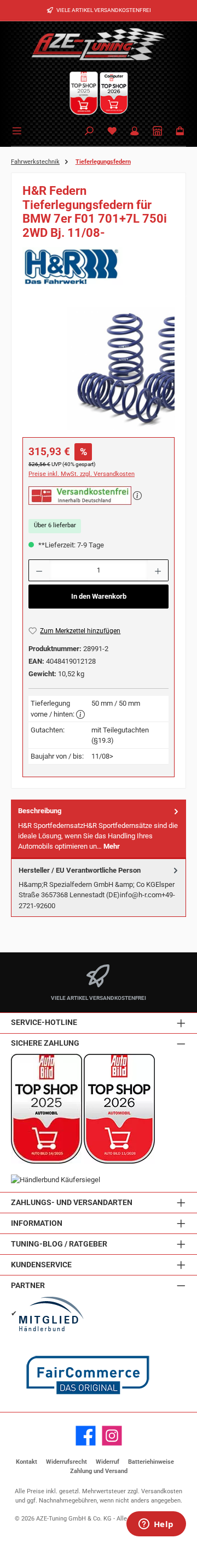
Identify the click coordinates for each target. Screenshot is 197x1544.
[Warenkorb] (180, 131)
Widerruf (107, 1461)
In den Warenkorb (98, 596)
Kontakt (26, 1461)
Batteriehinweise (151, 1461)
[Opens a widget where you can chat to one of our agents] (156, 1525)
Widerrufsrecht (66, 1461)
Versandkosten (161, 1491)
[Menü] (18, 129)
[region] (98, 368)
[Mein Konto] (134, 131)
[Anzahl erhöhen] (158, 570)
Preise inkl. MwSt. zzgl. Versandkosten (81, 474)
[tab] (98, 829)
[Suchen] (89, 131)
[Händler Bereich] (157, 131)
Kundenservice (41, 1264)
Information (36, 1223)
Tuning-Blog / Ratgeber (59, 1244)
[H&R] (98, 266)
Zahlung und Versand (99, 1471)
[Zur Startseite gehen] (98, 44)
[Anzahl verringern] (38, 570)
